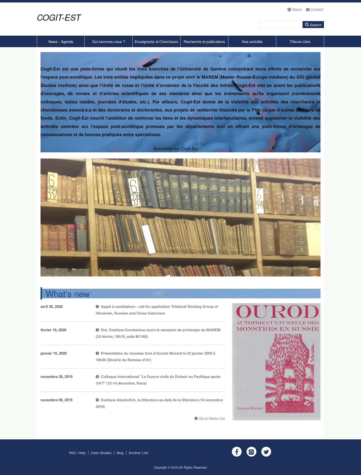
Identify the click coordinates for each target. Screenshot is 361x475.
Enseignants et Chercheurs (156, 41)
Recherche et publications (204, 41)
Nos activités (252, 41)
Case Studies (101, 453)
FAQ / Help (77, 453)
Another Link (138, 453)
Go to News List (212, 418)
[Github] (251, 452)
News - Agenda (60, 41)
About (297, 9)
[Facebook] (236, 452)
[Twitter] (266, 452)
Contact (317, 9)
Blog (120, 453)
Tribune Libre (300, 41)
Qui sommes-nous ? (108, 41)
